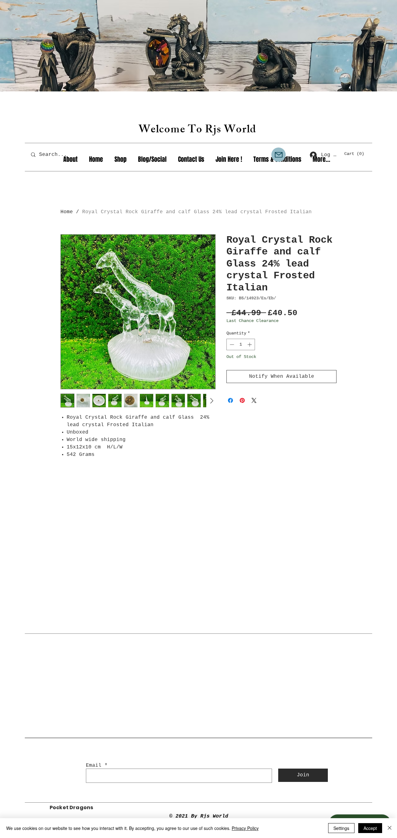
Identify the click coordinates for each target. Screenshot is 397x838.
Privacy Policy (245, 828)
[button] (356, 153)
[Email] (278, 155)
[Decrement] (231, 344)
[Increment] (250, 344)
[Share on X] (254, 400)
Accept (370, 828)
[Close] (389, 828)
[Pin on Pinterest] (242, 400)
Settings (341, 828)
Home (66, 212)
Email (93, 765)
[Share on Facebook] (230, 400)
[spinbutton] (240, 344)
